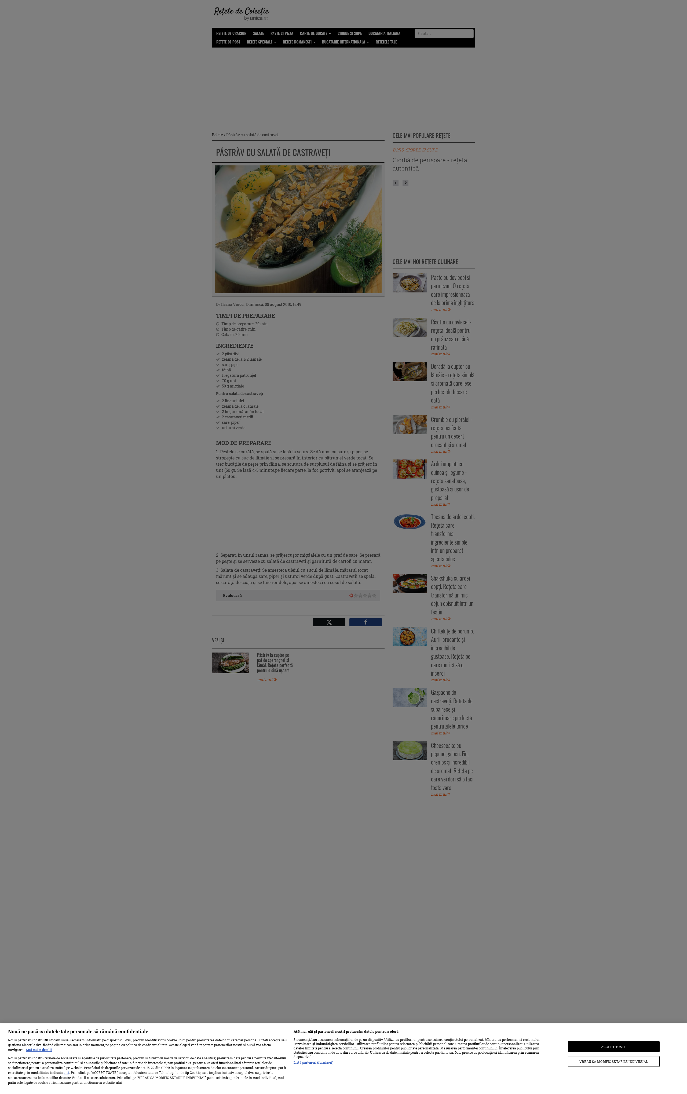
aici (66, 1072)
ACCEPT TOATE (613, 1046)
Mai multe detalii (39, 1050)
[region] (343, 1058)
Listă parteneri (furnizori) (313, 1062)
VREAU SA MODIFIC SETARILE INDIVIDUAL (613, 1061)
